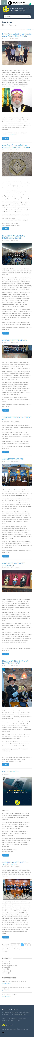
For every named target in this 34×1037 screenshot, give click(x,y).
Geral (5, 969)
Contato (18, 1020)
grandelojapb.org (12, 134)
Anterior (13, 945)
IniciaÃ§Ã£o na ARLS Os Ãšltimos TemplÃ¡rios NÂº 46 (15, 863)
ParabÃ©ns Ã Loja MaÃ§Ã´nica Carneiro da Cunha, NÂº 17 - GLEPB (16, 146)
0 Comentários (15, 38)
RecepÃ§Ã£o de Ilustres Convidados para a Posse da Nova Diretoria (16, 35)
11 (25, 948)
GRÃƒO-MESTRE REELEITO (12, 459)
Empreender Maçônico (9, 965)
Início (24, 29)
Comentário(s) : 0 (6, 983)
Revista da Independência (9, 994)
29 (7, 969)
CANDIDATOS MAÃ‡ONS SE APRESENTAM (13, 564)
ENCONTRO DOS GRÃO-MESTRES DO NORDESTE (14, 981)
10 (21, 948)
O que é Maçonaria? (12, 1018)
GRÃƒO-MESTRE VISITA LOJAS (14, 340)
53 (8, 967)
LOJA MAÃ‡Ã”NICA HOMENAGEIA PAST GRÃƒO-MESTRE (15, 662)
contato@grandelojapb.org (20, 1014)
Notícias (29, 29)
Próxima (5, 951)
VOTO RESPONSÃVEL (10, 772)
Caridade (6, 961)
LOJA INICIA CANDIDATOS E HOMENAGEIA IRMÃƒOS (13, 237)
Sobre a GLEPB (22, 1018)
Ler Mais (6, 138)
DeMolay (6, 963)
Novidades (6, 971)
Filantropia (4, 1020)
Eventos (6, 967)
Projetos (6, 973)
